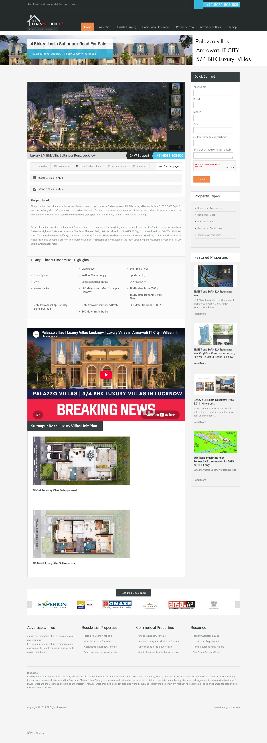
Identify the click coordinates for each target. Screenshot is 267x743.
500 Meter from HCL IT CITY (146, 305)
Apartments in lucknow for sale (100, 646)
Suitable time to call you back (210, 137)
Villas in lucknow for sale (97, 641)
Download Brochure (90, 166)
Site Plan (43, 166)
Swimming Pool (139, 268)
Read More (200, 313)
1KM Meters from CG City (144, 288)
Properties (103, 27)
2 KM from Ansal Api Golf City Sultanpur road (50, 307)
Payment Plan (119, 166)
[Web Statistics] (36, 732)
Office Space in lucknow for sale (155, 646)
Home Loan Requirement (206, 641)
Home (87, 27)
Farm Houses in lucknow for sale (101, 652)
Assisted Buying (126, 27)
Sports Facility (138, 275)
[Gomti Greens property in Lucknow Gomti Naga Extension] (85, 604)
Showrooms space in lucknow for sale (158, 641)
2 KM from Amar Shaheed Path (100, 305)
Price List (142, 166)
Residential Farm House (209, 228)
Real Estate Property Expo (206, 652)
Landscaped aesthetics (95, 281)
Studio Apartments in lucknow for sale (158, 652)
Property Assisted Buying (206, 635)
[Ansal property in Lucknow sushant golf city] (182, 604)
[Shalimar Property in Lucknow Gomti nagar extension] (150, 604)
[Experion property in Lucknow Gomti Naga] (53, 604)
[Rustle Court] (214, 604)
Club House (88, 268)
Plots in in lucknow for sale (98, 635)
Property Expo (185, 27)
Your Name (199, 86)
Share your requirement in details (212, 149)
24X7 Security (138, 281)
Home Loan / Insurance (156, 27)
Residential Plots (206, 221)
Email (196, 99)
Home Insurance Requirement (208, 646)
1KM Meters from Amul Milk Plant (146, 296)
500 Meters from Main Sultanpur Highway (100, 290)
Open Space (41, 275)
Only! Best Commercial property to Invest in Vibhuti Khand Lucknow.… (215, 353)
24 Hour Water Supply (94, 275)
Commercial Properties (209, 235)
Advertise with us (210, 27)
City (195, 124)
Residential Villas (206, 214)
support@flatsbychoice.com (63, 4)
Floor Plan (63, 166)
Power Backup (42, 288)
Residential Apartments (209, 208)
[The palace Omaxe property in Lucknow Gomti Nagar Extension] (117, 604)
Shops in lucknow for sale (152, 635)
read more (41, 652)
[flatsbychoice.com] (45, 20)
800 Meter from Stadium (96, 311)
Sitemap (232, 27)
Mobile (197, 112)
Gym (36, 281)
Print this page (171, 166)
